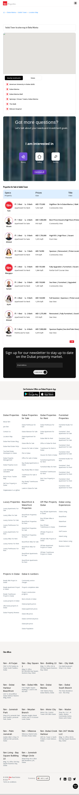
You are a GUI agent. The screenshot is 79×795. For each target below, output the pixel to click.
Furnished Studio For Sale (66, 426)
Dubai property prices (29, 604)
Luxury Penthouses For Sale (11, 526)
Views (33, 78)
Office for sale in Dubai (29, 458)
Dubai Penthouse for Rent (47, 426)
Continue (38, 172)
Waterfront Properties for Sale (29, 529)
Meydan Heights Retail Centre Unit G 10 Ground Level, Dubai (30, 714)
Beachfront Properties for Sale (29, 515)
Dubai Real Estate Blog (11, 441)
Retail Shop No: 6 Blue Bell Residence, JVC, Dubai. (29, 757)
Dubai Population (27, 629)
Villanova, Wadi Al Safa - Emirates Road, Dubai (30, 733)
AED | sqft (43, 778)
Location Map (7, 436)
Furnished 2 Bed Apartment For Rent (65, 473)
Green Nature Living (65, 541)
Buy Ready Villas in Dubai (30, 470)
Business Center (64, 546)
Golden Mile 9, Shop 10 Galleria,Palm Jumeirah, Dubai (11, 736)
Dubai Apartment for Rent (47, 432)
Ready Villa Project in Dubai (10, 581)
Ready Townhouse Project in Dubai (9, 595)
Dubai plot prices (27, 624)
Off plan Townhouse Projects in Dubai (47, 553)
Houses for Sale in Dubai (30, 448)
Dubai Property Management (8, 459)
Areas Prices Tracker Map (10, 477)
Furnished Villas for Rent (48, 467)
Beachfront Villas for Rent (28, 548)
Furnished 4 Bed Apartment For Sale (65, 453)
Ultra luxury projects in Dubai (10, 607)
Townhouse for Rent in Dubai (48, 449)
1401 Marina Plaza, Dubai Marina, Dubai (47, 689)
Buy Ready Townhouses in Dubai (30, 482)
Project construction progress (28, 593)
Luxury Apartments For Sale (11, 509)
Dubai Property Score (10, 465)
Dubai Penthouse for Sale (29, 426)
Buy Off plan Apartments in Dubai (48, 512)
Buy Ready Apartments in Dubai (30, 464)
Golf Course (63, 531)
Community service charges (28, 581)
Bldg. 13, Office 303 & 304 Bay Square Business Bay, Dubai (48, 666)
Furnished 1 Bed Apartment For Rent (65, 466)
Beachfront (62, 516)
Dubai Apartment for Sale (29, 437)
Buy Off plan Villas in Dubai (47, 519)
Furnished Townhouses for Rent (48, 472)
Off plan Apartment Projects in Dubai (46, 546)
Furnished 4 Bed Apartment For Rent (65, 487)
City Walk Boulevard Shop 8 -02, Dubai (66, 665)
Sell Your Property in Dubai (10, 484)
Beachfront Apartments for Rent (30, 561)
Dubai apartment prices (29, 609)
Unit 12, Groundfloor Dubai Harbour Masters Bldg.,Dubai (11, 691)
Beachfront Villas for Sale (30, 542)
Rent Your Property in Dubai (47, 479)
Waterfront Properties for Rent (29, 536)
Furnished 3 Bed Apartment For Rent (65, 480)
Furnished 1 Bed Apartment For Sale (65, 432)
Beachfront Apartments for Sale (30, 554)
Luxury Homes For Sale (11, 520)
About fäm (6, 422)
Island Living (63, 536)
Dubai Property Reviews (11, 613)
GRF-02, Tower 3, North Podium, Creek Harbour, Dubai (48, 736)
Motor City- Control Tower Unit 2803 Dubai (48, 711)
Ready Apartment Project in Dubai (11, 588)
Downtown (62, 526)
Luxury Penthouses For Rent (11, 549)
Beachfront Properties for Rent (29, 522)
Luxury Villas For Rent (10, 539)
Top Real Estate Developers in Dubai (10, 452)
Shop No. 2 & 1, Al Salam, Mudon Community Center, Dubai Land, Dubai (65, 713)
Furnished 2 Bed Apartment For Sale (65, 439)
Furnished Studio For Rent (66, 459)
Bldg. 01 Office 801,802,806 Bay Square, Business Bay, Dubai (30, 668)
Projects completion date (30, 587)
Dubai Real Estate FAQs (11, 446)
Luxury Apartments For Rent (11, 533)
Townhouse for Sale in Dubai (29, 476)
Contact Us (7, 432)
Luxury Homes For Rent (11, 544)
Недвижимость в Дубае (11, 490)
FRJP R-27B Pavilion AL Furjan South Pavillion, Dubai (11, 666)
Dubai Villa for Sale (28, 443)
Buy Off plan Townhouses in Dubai (47, 526)
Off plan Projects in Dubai (46, 533)
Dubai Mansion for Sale (29, 432)
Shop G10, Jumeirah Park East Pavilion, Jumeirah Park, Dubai (11, 714)
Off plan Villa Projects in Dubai (48, 540)
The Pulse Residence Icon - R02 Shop (66, 689)
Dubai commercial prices (30, 619)
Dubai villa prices (27, 614)
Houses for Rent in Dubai (48, 455)
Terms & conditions (9, 782)
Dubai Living (63, 512)
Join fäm (6, 427)
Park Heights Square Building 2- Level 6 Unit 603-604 (30, 688)
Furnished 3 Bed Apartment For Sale (65, 446)
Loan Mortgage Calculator (8, 471)
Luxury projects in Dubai (11, 601)
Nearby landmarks (14, 78)
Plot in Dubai (26, 453)
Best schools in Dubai (29, 599)
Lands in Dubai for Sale (29, 488)
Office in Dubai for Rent (48, 443)
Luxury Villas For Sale (10, 515)
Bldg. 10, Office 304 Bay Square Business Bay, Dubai (11, 758)
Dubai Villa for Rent (46, 438)
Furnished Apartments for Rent (47, 461)
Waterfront (62, 521)
